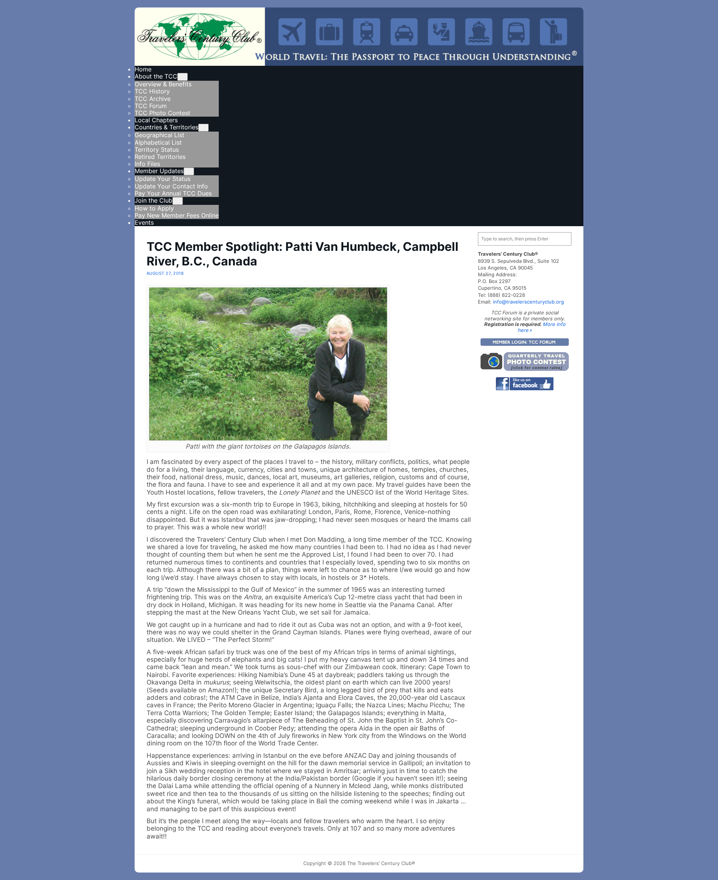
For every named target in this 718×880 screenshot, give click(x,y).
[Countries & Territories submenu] (203, 128)
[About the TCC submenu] (182, 77)
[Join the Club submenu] (177, 201)
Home (143, 69)
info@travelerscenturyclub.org (528, 302)
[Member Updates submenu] (189, 171)
